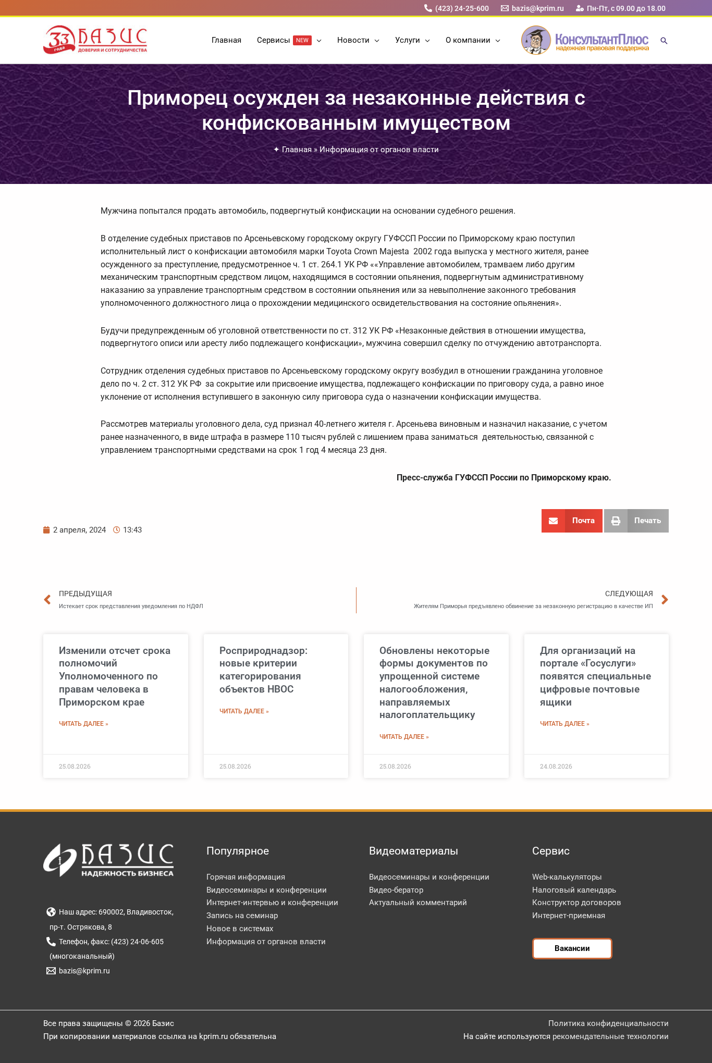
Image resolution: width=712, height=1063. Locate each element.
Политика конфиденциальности (608, 1023)
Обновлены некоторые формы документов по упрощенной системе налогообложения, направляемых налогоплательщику (434, 683)
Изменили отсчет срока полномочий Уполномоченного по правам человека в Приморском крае (114, 676)
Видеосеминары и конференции (266, 890)
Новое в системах (239, 928)
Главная (297, 149)
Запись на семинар (242, 915)
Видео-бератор (396, 890)
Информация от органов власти (379, 149)
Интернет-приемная (568, 915)
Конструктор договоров (576, 902)
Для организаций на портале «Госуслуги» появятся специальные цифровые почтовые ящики (595, 676)
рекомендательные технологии (611, 1036)
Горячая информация (245, 877)
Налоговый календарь (574, 890)
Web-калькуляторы (567, 877)
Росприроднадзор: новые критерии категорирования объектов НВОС (263, 670)
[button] (317, 40)
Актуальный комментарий (418, 902)
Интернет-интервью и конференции (272, 902)
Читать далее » (83, 723)
